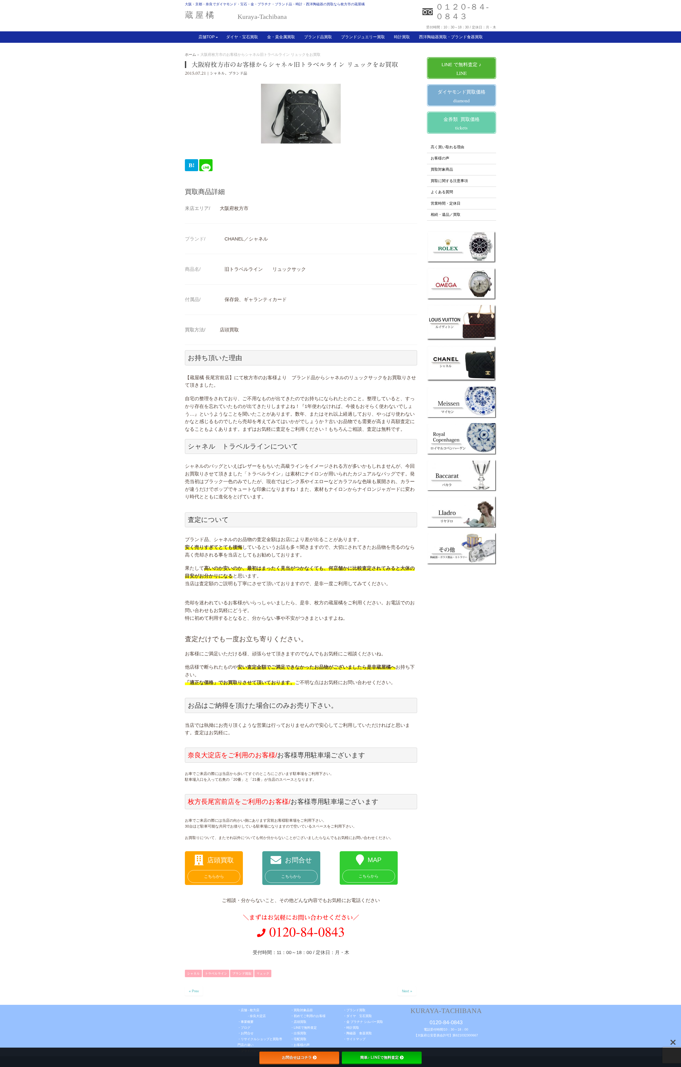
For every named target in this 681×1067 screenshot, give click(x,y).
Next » (407, 991)
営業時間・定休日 (445, 203)
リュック (262, 973)
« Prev (194, 991)
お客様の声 (440, 158)
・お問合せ (247, 1033)
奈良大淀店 (258, 1016)
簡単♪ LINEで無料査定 (379, 1057)
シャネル (217, 73)
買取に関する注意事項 (449, 181)
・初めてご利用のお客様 (308, 1016)
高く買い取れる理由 (447, 147)
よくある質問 (442, 192)
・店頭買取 (298, 1022)
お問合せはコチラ (297, 1057)
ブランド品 (238, 73)
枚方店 (254, 1010)
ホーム (190, 55)
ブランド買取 (241, 973)
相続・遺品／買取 (445, 215)
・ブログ (244, 1028)
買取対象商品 (442, 169)
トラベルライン (216, 973)
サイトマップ (356, 1039)
